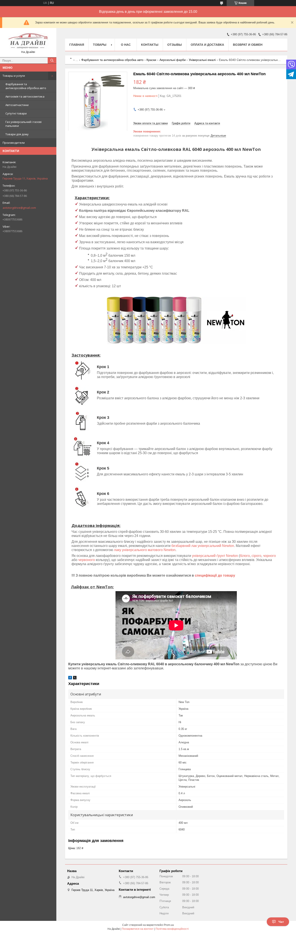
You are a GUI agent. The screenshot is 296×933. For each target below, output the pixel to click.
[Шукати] (52, 60)
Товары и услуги (14, 76)
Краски (151, 60)
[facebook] (70, 678)
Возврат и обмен (247, 44)
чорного (269, 556)
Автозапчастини (17, 105)
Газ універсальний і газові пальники (23, 124)
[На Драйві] (28, 40)
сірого (256, 556)
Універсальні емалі (202, 60)
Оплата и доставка (207, 44)
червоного (86, 560)
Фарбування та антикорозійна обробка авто (25, 86)
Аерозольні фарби (172, 60)
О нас (126, 44)
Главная (76, 44)
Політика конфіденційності (172, 928)
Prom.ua (169, 924)
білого (245, 556)
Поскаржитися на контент (138, 928)
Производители (14, 143)
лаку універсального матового (145, 550)
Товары (99, 44)
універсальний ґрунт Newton (215, 556)
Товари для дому (17, 134)
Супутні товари (16, 113)
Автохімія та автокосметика (24, 96)
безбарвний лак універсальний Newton (202, 546)
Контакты (149, 44)
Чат (281, 921)
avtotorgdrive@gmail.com (19, 208)
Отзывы (174, 44)
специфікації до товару (215, 575)
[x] (74, 678)
